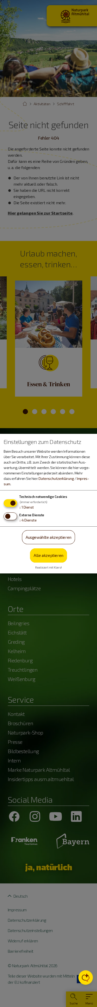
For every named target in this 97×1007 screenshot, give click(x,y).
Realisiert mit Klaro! (48, 567)
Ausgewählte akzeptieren (48, 537)
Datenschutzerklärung (56, 478)
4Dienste (28, 520)
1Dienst (26, 507)
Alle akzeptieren (48, 555)
